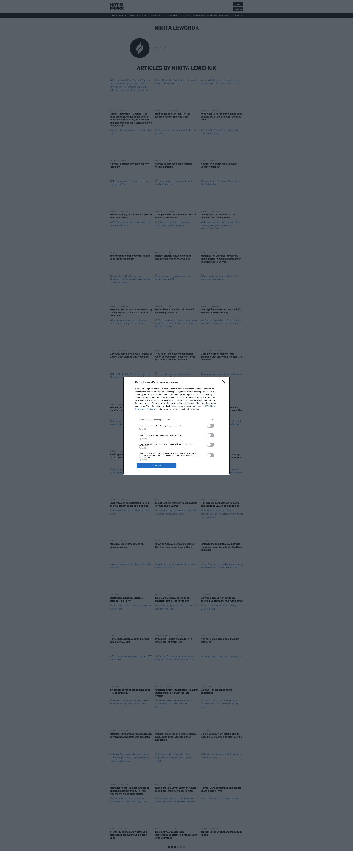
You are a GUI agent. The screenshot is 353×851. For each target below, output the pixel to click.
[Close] (224, 382)
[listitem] (176, 419)
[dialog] (176, 425)
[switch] (210, 426)
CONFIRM (157, 466)
